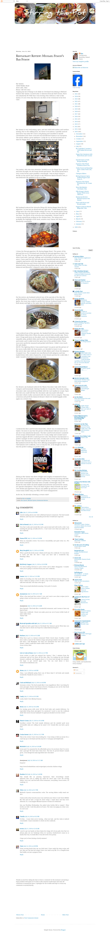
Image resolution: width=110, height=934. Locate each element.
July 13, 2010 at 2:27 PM (40, 653)
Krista (22, 670)
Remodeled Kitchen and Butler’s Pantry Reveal (85, 474)
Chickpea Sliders (81, 173)
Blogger (63, 930)
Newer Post (20, 915)
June (77, 211)
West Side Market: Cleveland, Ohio (81, 188)
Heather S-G (23, 774)
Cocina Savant (24, 734)
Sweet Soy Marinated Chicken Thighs (80, 567)
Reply (21, 519)
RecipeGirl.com (79, 550)
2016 (76, 116)
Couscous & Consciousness (82, 621)
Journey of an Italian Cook (82, 436)
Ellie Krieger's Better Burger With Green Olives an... (82, 193)
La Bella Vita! (78, 291)
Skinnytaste (78, 523)
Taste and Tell (78, 264)
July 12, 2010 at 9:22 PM (36, 524)
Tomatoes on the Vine (81, 424)
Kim (82, 53)
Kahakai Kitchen (79, 351)
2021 (76, 104)
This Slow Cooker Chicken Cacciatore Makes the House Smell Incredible (82, 526)
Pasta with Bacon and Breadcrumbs (82, 203)
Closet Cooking (78, 539)
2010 (76, 131)
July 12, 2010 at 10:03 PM (39, 564)
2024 (76, 96)
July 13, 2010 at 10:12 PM (31, 707)
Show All (91, 516)
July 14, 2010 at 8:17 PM (31, 790)
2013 (76, 124)
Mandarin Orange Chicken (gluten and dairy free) (86, 302)
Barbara (22, 635)
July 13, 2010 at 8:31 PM (31, 696)
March (78, 219)
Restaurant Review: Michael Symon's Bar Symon (83, 198)
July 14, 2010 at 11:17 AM (35, 760)
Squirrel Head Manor (81, 367)
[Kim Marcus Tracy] (77, 86)
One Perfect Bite (79, 459)
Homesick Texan (79, 532)
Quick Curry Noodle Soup (84, 623)
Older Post (65, 915)
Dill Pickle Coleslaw (80, 540)
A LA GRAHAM (78, 447)
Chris (21, 846)
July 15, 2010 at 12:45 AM (31, 828)
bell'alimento (78, 572)
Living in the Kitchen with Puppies (82, 482)
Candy (22, 696)
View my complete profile (81, 61)
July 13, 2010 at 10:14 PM (36, 720)
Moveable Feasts (79, 609)
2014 (76, 121)
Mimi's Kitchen (79, 494)
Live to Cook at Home (26, 653)
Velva (21, 790)
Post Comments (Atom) (31, 918)
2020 (76, 106)
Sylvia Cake (84, 437)
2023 (76, 99)
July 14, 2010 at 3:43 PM (35, 774)
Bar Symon (24, 500)
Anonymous (23, 594)
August (78, 144)
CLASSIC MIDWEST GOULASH (84, 450)
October (78, 139)
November (79, 136)
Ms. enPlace (78, 506)
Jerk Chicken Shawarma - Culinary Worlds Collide (86, 332)
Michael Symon (32, 500)
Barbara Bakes (79, 256)
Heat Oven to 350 (79, 632)
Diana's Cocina (24, 720)
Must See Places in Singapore (85, 282)
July (77, 146)
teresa (22, 828)
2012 (76, 126)
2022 (76, 101)
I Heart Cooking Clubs (81, 340)
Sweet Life (77, 558)
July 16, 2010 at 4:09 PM (31, 846)
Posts (76, 670)
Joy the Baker (78, 397)
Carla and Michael (25, 682)
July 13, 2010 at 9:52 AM (33, 635)
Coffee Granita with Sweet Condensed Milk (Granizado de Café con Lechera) (82, 274)
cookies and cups (79, 644)
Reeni (21, 707)
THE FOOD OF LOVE (80, 385)
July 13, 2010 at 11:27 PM (36, 734)
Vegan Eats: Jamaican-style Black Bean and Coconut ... (84, 155)
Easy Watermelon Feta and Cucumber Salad (82, 399)
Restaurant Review (42, 500)
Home (43, 915)
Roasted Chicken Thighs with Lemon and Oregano (86, 613)
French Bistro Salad (80, 546)
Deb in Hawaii (24, 524)
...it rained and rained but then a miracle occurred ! (86, 463)
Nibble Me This (79, 329)
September (79, 141)
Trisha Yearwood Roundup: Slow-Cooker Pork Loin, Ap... (84, 169)
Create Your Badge (76, 87)
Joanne (22, 576)
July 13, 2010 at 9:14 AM (35, 606)
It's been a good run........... (85, 369)
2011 (76, 129)
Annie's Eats (78, 579)
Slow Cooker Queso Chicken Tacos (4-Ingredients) (85, 589)
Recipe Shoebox (79, 298)
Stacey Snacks (78, 310)
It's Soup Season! (86, 341)
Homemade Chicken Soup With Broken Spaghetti (81, 380)
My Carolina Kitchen (80, 470)
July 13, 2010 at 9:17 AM (44, 623)
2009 (76, 227)
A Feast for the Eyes (80, 321)
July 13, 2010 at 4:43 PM (31, 670)
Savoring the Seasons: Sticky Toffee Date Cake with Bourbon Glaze (86, 429)
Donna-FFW (23, 538)
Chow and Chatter (80, 280)
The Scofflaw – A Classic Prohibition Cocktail (81, 574)
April (78, 216)
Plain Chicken (78, 585)
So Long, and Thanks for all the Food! (85, 486)
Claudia (22, 816)
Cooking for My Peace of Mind (81, 597)
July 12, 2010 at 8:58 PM (30, 512)
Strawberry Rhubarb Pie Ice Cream (85, 497)
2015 (76, 119)
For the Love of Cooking (81, 545)
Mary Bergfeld (24, 550)
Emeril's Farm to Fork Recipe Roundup (82, 160)
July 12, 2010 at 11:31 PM (32, 576)
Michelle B (23, 746)
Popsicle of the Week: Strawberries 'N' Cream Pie (84, 183)
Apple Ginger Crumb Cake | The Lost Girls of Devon (86, 408)
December (79, 134)
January (78, 224)
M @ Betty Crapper (26, 564)
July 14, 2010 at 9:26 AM (34, 746)
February (79, 221)
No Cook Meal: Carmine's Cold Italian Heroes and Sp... (84, 150)
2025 (76, 94)
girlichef (77, 404)
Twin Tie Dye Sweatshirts (81, 581)
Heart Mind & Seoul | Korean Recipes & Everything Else (81, 417)
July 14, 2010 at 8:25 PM (32, 816)
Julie (21, 512)
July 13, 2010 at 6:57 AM (35, 594)
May (77, 214)
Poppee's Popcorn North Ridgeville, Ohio (83, 207)
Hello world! (78, 420)
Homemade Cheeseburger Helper (85, 388)
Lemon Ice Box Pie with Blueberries (85, 601)
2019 (76, 109)
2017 (76, 114)
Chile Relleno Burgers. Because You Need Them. (86, 509)
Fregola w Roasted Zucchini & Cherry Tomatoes (86, 314)
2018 (76, 111)
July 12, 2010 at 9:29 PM (35, 538)
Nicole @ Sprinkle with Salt (28, 623)
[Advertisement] (55, 36)
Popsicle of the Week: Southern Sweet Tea (83, 164)
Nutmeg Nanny (79, 565)
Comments (78, 673)
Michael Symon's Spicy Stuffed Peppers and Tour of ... (83, 177)
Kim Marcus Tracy (76, 73)
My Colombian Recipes (81, 271)
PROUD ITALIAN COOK (81, 378)
